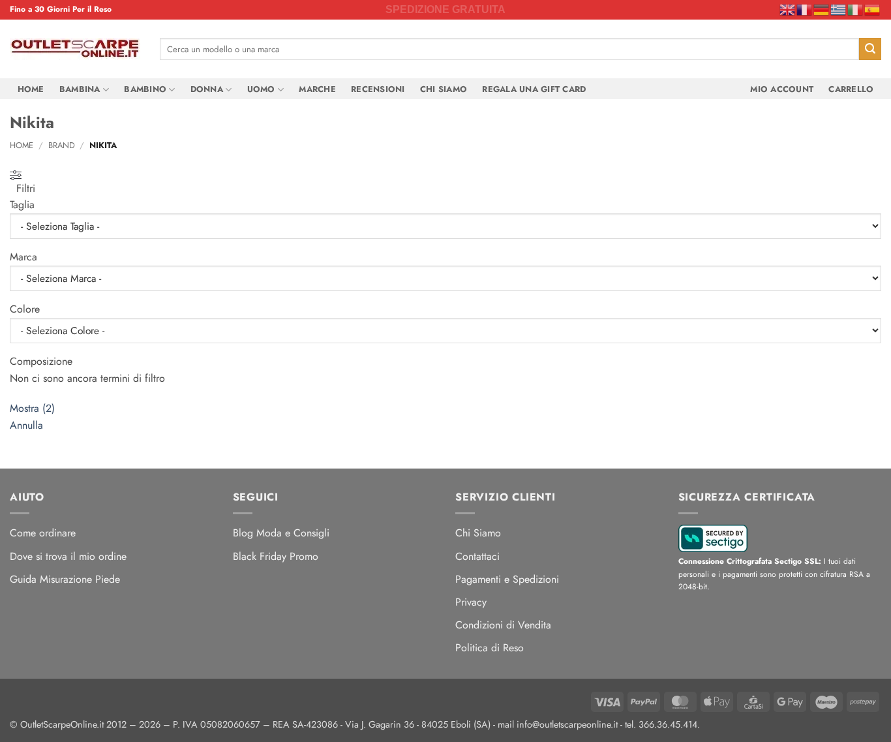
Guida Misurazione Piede (65, 579)
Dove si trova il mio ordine (68, 556)
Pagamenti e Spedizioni (507, 579)
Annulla (26, 425)
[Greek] (838, 9)
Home (31, 89)
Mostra (32, 408)
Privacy (471, 602)
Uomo (261, 89)
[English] (787, 9)
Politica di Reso (489, 647)
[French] (804, 9)
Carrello (850, 89)
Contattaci (477, 556)
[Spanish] (872, 9)
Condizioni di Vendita (503, 624)
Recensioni (378, 89)
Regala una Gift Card (534, 89)
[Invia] (870, 49)
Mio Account (781, 89)
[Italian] (855, 9)
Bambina (79, 89)
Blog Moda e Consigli (281, 532)
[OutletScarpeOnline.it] (75, 49)
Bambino (145, 89)
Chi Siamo (443, 89)
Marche (317, 89)
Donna (206, 89)
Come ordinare (43, 532)
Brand (61, 145)
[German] (821, 9)
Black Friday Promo (275, 556)
